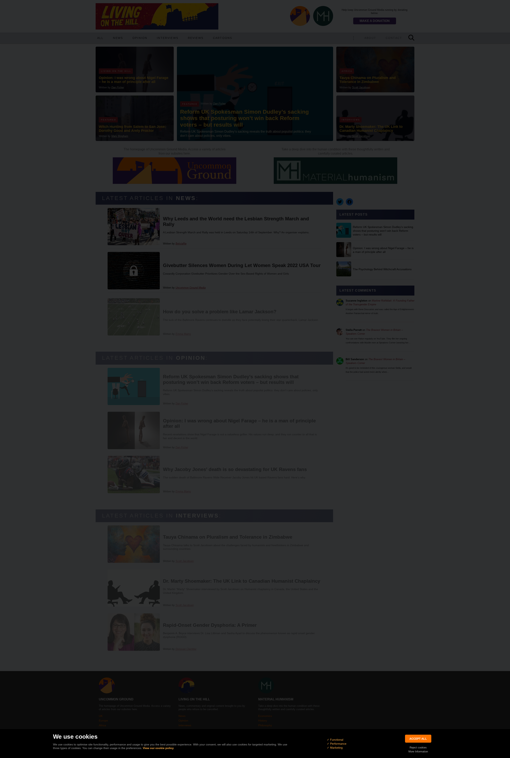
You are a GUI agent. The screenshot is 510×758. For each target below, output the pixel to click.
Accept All (418, 738)
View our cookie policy (158, 748)
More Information (418, 751)
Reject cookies (418, 747)
